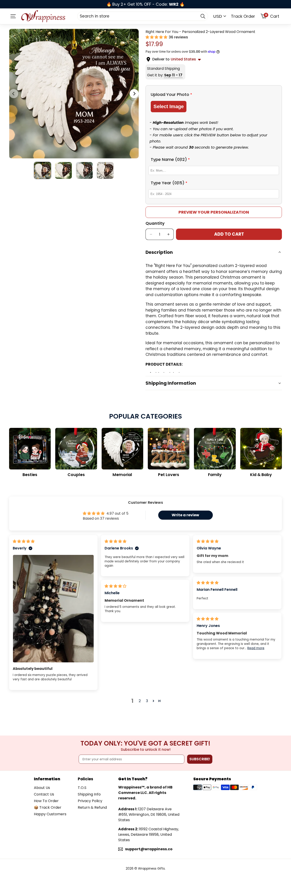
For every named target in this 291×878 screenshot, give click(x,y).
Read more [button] (255, 648)
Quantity (155, 223)
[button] (157, 37)
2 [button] (140, 700)
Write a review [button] (185, 515)
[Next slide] (134, 93)
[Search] (203, 16)
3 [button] (147, 700)
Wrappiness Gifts (151, 868)
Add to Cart (229, 234)
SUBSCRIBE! (199, 759)
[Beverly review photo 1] (53, 609)
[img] (24, 541)
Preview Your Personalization (213, 212)
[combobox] (143, 16)
